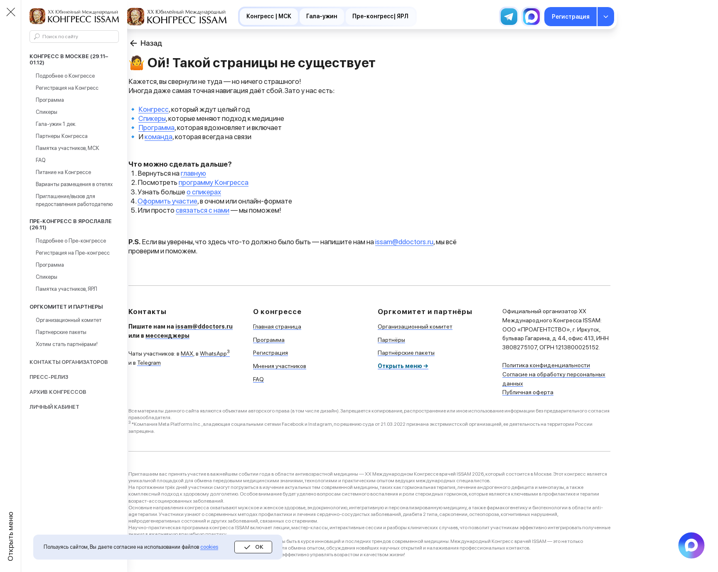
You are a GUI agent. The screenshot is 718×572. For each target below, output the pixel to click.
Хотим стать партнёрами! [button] (67, 344)
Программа (50, 100)
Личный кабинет (54, 407)
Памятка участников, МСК (67, 148)
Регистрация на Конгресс (67, 88)
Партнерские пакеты (61, 332)
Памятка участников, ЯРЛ (66, 289)
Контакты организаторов (69, 362)
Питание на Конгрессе (63, 172)
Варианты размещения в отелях (74, 184)
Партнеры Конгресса (62, 136)
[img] (176, 16)
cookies (209, 547)
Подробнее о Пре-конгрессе (71, 241)
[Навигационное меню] (10, 12)
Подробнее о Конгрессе (65, 76)
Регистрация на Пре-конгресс (73, 253)
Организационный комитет (68, 320)
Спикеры (46, 112)
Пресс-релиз (49, 377)
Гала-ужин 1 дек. (56, 124)
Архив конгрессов (58, 392)
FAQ (41, 160)
